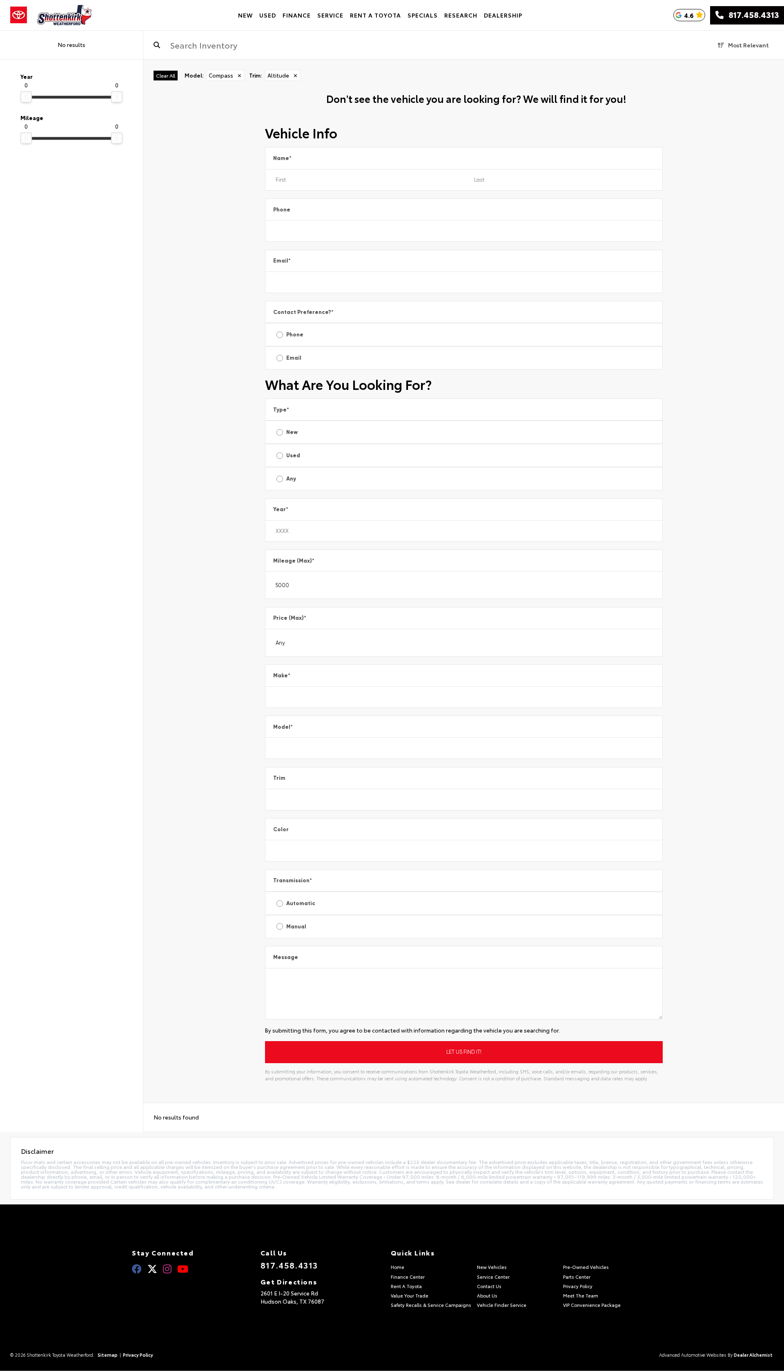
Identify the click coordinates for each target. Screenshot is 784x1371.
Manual (296, 926)
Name (282, 158)
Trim (279, 778)
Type (281, 409)
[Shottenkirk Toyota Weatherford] (64, 15)
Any (291, 478)
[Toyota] (18, 15)
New (292, 432)
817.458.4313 (751, 15)
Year (280, 509)
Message (285, 957)
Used (293, 455)
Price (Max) (289, 617)
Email (282, 260)
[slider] (26, 96)
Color (281, 829)
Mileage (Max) (293, 560)
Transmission (292, 880)
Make (281, 675)
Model (283, 726)
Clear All (165, 75)
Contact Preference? (303, 312)
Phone (281, 209)
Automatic (300, 903)
